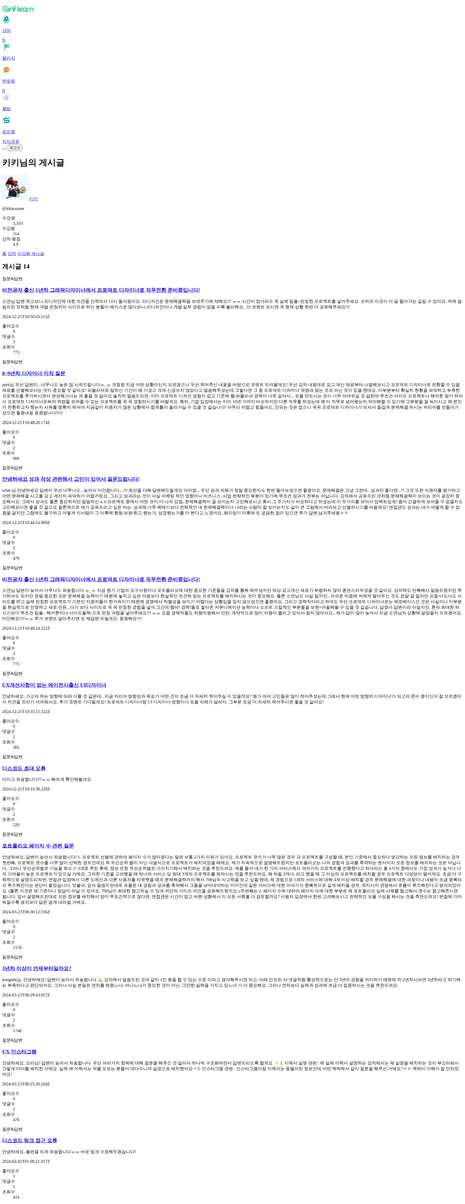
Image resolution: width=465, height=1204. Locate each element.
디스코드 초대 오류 (24, 768)
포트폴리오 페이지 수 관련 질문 (38, 846)
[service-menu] (4, 149)
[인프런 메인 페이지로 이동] (232, 8)
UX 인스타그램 (19, 1052)
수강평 (23, 253)
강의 (12, 253)
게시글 (37, 253)
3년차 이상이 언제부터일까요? (37, 968)
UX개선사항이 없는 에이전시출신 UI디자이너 (54, 685)
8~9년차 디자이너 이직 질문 (33, 373)
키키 (33, 199)
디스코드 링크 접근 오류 (29, 1140)
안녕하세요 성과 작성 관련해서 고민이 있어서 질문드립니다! (71, 479)
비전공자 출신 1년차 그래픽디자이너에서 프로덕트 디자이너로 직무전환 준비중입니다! (101, 290)
